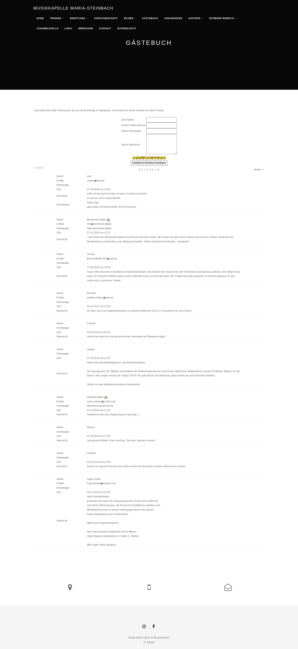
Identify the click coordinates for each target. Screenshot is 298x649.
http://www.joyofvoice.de (100, 405)
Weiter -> (259, 169)
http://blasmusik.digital (99, 228)
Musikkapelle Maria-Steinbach (73, 8)
